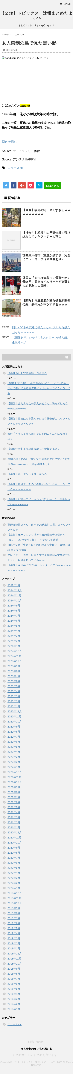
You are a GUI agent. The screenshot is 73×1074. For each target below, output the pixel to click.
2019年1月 (13, 948)
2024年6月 (13, 620)
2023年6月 (13, 681)
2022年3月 (13, 756)
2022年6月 (13, 741)
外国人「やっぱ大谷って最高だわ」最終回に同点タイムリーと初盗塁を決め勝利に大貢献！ (46, 281)
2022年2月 (13, 761)
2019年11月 (14, 898)
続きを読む (9, 141)
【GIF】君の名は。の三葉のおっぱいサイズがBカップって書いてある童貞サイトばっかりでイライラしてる (38, 388)
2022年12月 (14, 711)
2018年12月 (14, 953)
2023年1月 (13, 706)
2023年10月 (14, 661)
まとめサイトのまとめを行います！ (36, 1054)
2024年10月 (14, 600)
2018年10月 (14, 963)
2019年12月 (14, 893)
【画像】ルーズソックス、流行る (27, 474)
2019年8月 (13, 913)
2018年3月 (13, 998)
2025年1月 (13, 585)
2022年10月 (14, 721)
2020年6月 (13, 862)
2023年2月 (13, 701)
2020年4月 (13, 872)
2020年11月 (14, 837)
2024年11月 (14, 595)
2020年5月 (13, 867)
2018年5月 (13, 988)
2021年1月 (13, 827)
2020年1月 (13, 887)
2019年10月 (14, 903)
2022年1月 (13, 766)
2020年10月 (14, 842)
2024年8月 (13, 610)
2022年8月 (13, 731)
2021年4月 (13, 812)
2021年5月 (13, 807)
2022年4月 (13, 751)
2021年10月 (14, 782)
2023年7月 (13, 676)
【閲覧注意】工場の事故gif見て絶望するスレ (33, 448)
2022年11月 (14, 716)
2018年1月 (13, 1009)
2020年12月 (14, 832)
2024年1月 (13, 645)
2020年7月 (13, 857)
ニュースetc (15, 167)
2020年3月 (13, 877)
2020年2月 (13, 882)
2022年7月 (13, 736)
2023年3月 (13, 696)
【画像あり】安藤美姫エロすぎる (27, 373)
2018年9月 (13, 968)
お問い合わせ (35, 1041)
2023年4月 (13, 691)
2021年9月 (13, 787)
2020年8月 (13, 852)
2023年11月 (14, 655)
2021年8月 (13, 792)
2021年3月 (13, 817)
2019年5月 (13, 928)
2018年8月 (13, 973)
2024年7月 (13, 615)
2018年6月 (13, 983)
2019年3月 (13, 938)
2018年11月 (14, 958)
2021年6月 (13, 802)
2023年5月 (13, 686)
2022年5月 (13, 746)
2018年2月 (13, 1003)
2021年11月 (14, 777)
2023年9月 (13, 666)
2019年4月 (13, 933)
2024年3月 (13, 635)
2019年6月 (13, 923)
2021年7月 (13, 797)
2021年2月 (13, 822)
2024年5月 (13, 625)
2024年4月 (13, 630)
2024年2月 (13, 640)
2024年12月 (14, 590)
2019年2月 (13, 943)
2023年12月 (14, 650)
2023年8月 (13, 671)
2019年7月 (13, 918)
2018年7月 (13, 978)
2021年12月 (14, 771)
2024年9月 (13, 605)
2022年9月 (13, 726)
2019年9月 (13, 908)
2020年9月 (13, 847)
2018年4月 (13, 993)
